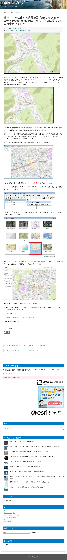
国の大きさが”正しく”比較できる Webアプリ (22, 441)
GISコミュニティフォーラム (12, 515)
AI (4, 511)
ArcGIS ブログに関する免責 (11, 377)
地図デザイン (7, 521)
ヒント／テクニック (12, 30)
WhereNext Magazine (10, 517)
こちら (25, 303)
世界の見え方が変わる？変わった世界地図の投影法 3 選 (25, 466)
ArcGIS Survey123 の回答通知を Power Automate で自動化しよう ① (29, 451)
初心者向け (7, 519)
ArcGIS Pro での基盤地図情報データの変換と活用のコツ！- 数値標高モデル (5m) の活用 (34, 456)
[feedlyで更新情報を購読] (5, 332)
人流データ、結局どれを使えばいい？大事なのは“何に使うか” (27, 487)
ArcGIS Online (25, 30)
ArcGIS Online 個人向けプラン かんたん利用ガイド (21, 317)
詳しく (32, 370)
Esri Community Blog (10, 513)
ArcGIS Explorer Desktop (32, 307)
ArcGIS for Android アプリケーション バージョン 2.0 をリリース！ (27, 345)
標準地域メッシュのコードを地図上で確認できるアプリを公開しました (29, 482)
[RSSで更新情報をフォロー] (8, 332)
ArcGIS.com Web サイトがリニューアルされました (23, 350)
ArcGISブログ (14, 3)
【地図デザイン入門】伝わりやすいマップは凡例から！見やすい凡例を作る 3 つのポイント (35, 446)
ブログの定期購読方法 (9, 373)
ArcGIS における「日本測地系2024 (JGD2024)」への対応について (28, 461)
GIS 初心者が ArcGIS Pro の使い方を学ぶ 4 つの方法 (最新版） (27, 471)
